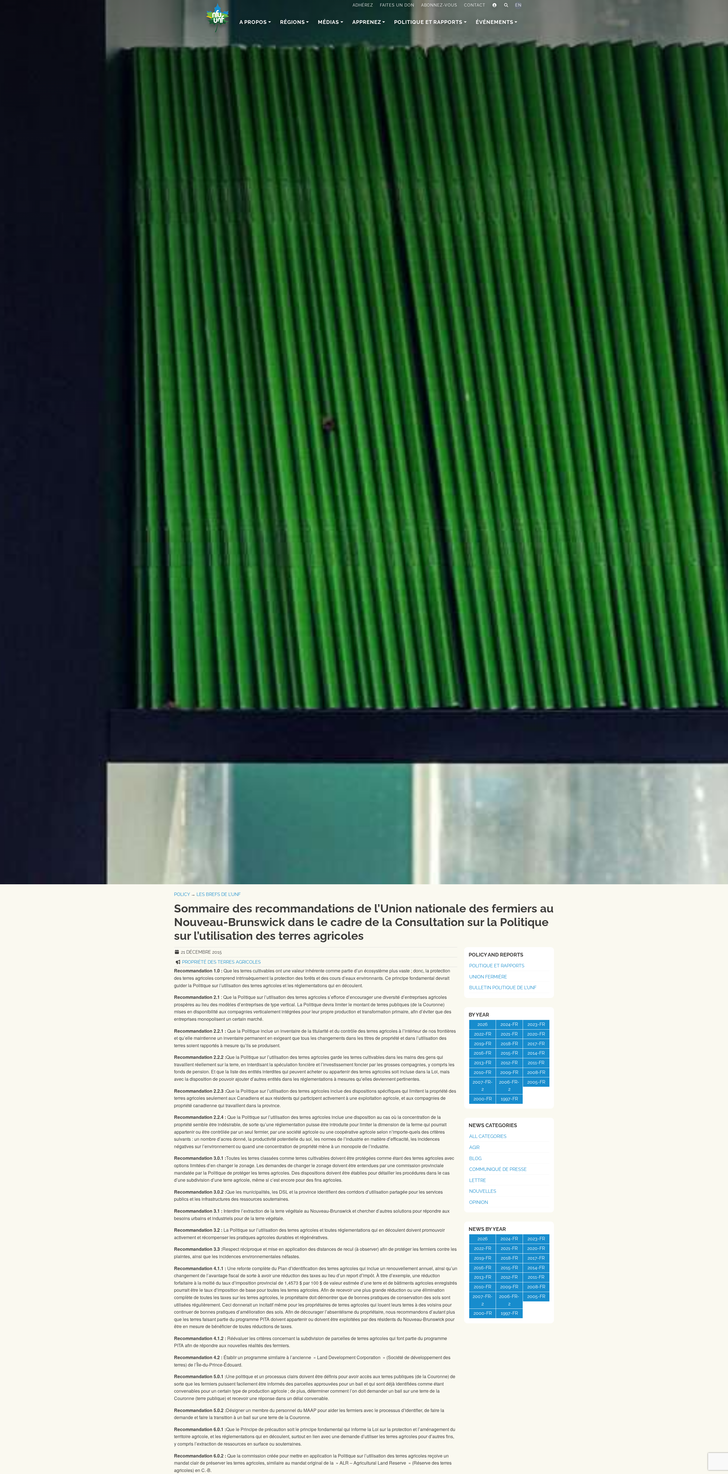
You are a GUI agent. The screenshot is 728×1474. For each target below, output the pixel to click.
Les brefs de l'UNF (219, 894)
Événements (494, 22)
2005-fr (536, 1082)
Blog (475, 1158)
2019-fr (482, 1043)
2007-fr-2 (483, 1085)
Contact (474, 5)
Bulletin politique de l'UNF (502, 987)
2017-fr (536, 1043)
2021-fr (509, 1034)
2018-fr (509, 1043)
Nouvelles (482, 1191)
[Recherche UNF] (506, 5)
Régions (292, 22)
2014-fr (536, 1053)
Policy (182, 894)
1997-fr (509, 1099)
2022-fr (482, 1034)
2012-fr (509, 1062)
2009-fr (509, 1072)
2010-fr (482, 1072)
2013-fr (482, 1062)
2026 (482, 1024)
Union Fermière (488, 977)
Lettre (477, 1180)
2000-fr (482, 1099)
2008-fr (536, 1072)
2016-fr (482, 1053)
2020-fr (536, 1034)
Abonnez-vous (439, 5)
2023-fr (536, 1024)
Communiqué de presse (498, 1169)
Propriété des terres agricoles (221, 962)
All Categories (487, 1136)
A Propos (253, 22)
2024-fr (509, 1024)
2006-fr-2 (509, 1085)
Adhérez (363, 5)
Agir (474, 1147)
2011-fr (536, 1062)
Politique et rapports (428, 22)
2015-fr (509, 1053)
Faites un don (397, 5)
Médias (328, 22)
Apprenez (366, 22)
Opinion (478, 1202)
